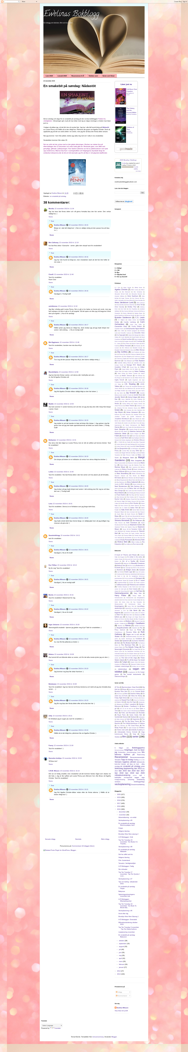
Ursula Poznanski (126, 540)
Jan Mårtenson (129, 388)
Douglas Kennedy (128, 341)
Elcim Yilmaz (126, 343)
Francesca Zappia (121, 358)
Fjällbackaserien (122, 585)
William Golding (135, 542)
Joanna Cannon (137, 403)
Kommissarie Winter (135, 604)
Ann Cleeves (135, 298)
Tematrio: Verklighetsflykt (127, 863)
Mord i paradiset (130, 704)
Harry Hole (138, 593)
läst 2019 (129, 773)
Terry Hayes (118, 535)
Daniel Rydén (135, 337)
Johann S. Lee (141, 405)
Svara (51, 217)
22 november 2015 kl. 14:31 (66, 440)
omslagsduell (128, 777)
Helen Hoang (121, 373)
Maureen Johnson (120, 475)
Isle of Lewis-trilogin (135, 600)
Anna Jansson (141, 302)
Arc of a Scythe (128, 561)
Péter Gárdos (130, 497)
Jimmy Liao (137, 401)
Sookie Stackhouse (126, 638)
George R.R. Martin (134, 365)
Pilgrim (131, 630)
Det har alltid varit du (125, 854)
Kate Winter (124, 431)
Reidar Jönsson (131, 501)
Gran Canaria (133, 589)
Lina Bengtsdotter (122, 448)
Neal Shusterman (121, 486)
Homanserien (129, 597)
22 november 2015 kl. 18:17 (78, 325)
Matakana (137, 614)
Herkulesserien (119, 597)
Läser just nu (126, 84)
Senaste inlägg (50, 839)
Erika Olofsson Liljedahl (134, 354)
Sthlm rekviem (120, 719)
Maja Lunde (136, 452)
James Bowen (118, 388)
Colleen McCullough (133, 335)
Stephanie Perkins (120, 527)
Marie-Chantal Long (125, 465)
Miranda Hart (141, 480)
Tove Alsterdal (118, 537)
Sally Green (125, 510)
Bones (124, 689)
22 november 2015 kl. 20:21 (62, 716)
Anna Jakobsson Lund (124, 302)
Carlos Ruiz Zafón (136, 324)
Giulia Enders (125, 369)
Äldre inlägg (105, 839)
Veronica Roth (140, 540)
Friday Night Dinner (121, 698)
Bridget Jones (131, 570)
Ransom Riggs (121, 501)
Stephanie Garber (136, 525)
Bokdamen (53, 684)
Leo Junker (134, 608)
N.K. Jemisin (125, 484)
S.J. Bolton (125, 507)
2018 (119, 800)
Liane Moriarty (140, 446)
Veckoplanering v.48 (125, 846)
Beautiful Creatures (138, 563)
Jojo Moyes (119, 412)
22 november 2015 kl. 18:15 (78, 225)
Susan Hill (125, 529)
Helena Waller (137, 595)
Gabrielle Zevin (138, 362)
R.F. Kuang (140, 497)
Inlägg (119, 992)
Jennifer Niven (138, 395)
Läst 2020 (49, 76)
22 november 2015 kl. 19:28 (64, 654)
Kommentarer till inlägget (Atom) (83, 846)
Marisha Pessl (138, 465)
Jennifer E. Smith (126, 395)
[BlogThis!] (76, 193)
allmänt (133, 762)
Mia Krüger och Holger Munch (134, 617)
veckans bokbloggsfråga (130, 782)
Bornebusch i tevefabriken (136, 689)
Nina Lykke (129, 490)
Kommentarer (122, 996)
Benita (51, 595)
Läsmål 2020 (62, 76)
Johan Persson (119, 405)
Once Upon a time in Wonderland (129, 710)
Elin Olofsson (125, 347)
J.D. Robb (118, 384)
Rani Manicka (141, 499)
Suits (128, 719)
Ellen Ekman (140, 350)
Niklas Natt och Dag (135, 488)
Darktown (142, 574)
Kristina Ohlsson (139, 440)
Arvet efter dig (123, 913)
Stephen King (131, 527)
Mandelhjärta (53, 372)
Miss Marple (130, 619)
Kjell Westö (125, 438)
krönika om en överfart (138, 666)
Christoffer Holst (139, 333)
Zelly (50, 716)
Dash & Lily (121, 576)
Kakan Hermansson (131, 425)
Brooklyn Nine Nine (121, 691)
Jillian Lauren (128, 401)
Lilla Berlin (133, 610)
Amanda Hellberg (119, 296)
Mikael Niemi (132, 480)
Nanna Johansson (138, 484)
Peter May (131, 495)
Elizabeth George (137, 347)
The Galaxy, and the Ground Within (131, 110)
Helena (51, 654)
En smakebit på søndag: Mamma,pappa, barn (126, 824)
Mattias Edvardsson (137, 473)
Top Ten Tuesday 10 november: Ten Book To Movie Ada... (127, 906)
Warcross (125, 664)
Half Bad (139, 591)
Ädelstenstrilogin (120, 676)
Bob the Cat (131, 565)
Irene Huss (125, 600)
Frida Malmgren (128, 360)
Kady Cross (136, 423)
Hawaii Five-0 (126, 700)
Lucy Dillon (135, 450)
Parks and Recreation (128, 713)
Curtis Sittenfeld (125, 337)
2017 (119, 803)
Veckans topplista (122, 762)
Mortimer (120, 625)
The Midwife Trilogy (132, 647)
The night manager (131, 727)
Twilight (124, 662)
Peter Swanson (140, 495)
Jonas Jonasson (132, 412)
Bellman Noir (121, 565)
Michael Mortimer (128, 477)
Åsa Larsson (137, 544)
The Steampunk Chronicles (132, 651)
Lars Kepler (127, 442)
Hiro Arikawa (138, 375)
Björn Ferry (140, 315)
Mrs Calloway (54, 242)
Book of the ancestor (139, 567)
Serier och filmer (108, 76)
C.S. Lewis (140, 317)
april (120, 958)
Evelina (124, 163)
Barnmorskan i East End (130, 687)
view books (138, 171)
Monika (51, 208)
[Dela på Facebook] (80, 193)
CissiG (51, 274)
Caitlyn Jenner (132, 319)
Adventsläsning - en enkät (127, 817)
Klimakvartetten (119, 604)
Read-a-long (141, 754)
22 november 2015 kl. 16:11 (70, 535)
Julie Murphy (118, 423)
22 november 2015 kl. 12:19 (69, 242)
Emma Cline (122, 354)
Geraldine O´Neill (120, 367)
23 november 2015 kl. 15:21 (78, 789)
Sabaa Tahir (134, 507)
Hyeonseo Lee (128, 377)
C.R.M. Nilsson (54, 771)
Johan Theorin (129, 405)
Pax (141, 628)
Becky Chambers (132, 114)
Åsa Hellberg (127, 544)
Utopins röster (134, 662)
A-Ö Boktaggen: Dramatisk (127, 919)
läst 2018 (119, 773)
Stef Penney (124, 524)
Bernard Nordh (130, 315)
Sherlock (125, 717)
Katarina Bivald (133, 429)
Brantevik (120, 570)
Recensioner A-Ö (77, 76)
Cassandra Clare (121, 326)
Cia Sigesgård (121, 335)
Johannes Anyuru (133, 408)
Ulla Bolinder (128, 537)
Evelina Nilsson (60, 225)
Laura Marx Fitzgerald (139, 442)
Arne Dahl (123, 309)
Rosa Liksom (124, 505)
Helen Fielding (139, 371)
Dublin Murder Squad (120, 580)
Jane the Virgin (131, 702)
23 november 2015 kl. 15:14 (70, 771)
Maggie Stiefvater (126, 452)
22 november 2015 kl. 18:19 (78, 420)
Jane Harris (141, 390)
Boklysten (52, 440)
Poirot (139, 630)
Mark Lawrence (133, 467)
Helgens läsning (123, 831)
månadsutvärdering (122, 775)
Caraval (142, 570)
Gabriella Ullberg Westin (124, 362)
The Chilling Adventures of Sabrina (134, 723)
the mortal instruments (132, 674)
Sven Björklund (119, 531)
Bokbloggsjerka (138, 748)
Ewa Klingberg (128, 356)
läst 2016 (132, 771)
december (122, 812)
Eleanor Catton (135, 343)
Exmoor (131, 582)
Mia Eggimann (54, 342)
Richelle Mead (124, 503)
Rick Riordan (134, 503)
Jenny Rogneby (137, 399)
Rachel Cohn (119, 499)
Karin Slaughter (120, 429)
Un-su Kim (137, 537)
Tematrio (118, 760)
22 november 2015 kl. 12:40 (64, 274)
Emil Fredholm (135, 352)
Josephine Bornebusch (122, 418)
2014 (119, 971)
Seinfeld (117, 717)
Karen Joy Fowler (127, 427)
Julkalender (141, 702)
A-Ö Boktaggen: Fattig (126, 866)
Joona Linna (125, 602)
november (122, 815)
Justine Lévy (127, 423)
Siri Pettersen (137, 520)
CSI (131, 691)
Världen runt (93, 76)
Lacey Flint (131, 606)
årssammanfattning (137, 784)
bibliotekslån (141, 762)
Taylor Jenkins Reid (136, 533)
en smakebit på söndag (58, 196)
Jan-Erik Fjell (139, 388)
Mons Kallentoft (132, 482)
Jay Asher (120, 393)
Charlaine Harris (119, 328)
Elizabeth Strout (129, 350)
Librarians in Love (120, 610)
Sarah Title (124, 516)
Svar (52, 221)
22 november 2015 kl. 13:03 (64, 404)
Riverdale (142, 713)
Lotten (51, 472)
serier (135, 736)
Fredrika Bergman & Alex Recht (126, 586)
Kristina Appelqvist (126, 440)
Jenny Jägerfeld (125, 399)
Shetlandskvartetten (131, 636)
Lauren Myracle (121, 444)
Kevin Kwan (135, 435)
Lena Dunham (141, 444)
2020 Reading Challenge (128, 160)
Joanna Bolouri (126, 403)
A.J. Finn (117, 287)
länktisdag (119, 768)
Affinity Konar (138, 287)
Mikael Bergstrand (121, 480)
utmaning (131, 779)
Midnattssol (120, 704)
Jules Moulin (135, 418)
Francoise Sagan (133, 358)
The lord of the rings (129, 658)
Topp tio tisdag (127, 760)
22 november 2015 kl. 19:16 (63, 595)
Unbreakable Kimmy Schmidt (127, 732)
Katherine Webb (120, 433)
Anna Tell (140, 304)
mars (121, 961)
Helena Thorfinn (133, 373)
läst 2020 (140, 773)
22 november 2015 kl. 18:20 (78, 486)
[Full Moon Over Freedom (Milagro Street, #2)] (120, 104)
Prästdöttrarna (118, 632)
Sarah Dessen (131, 514)
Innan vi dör (120, 702)
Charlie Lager (128, 572)
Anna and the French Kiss (132, 559)
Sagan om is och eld (134, 634)
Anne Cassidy (119, 307)
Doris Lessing (118, 341)
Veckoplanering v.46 (125, 910)
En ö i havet (140, 580)
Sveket (117, 641)
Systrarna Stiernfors (138, 641)
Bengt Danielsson (119, 315)
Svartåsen (139, 638)
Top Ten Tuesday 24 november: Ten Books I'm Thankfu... (128, 842)
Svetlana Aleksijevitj (131, 531)
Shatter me (119, 636)
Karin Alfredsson (138, 427)
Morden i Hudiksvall (120, 623)
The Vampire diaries (132, 653)
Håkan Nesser (139, 377)
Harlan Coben (128, 371)
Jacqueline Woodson (137, 386)
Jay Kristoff (131, 393)
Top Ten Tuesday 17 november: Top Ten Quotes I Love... (129, 874)
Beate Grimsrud (134, 311)
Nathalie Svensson (139, 625)
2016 (119, 806)
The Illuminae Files (128, 645)
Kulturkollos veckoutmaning (127, 752)
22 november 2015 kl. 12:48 (69, 342)
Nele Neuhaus (135, 486)
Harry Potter (120, 595)
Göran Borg (124, 591)
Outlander (134, 627)
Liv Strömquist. (134, 448)
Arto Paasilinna (133, 309)
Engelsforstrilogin (121, 582)
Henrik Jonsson (127, 375)
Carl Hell (119, 572)
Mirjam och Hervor (120, 619)
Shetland (133, 717)
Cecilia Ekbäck (137, 326)
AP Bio (117, 687)
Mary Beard (141, 471)
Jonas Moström (126, 414)
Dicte (126, 693)
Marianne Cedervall (133, 463)
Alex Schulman (138, 292)
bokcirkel (117, 764)
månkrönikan (122, 669)
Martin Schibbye (138, 469)
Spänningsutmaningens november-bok (126, 895)
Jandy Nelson (132, 390)
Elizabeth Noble (119, 350)
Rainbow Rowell (130, 499)
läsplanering (128, 768)
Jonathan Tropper (120, 416)
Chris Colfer (120, 330)
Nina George (119, 490)
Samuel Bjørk (136, 509)
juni (120, 952)
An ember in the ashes (134, 557)
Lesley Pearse (120, 446)
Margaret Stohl (128, 457)
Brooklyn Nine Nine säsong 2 (128, 834)
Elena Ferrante (125, 345)
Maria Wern (129, 614)
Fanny (51, 745)
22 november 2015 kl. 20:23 (78, 668)
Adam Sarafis (127, 287)
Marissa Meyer (120, 467)
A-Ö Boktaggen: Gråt (125, 837)
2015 (119, 809)
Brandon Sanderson (123, 317)
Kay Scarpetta (137, 602)
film (124, 736)
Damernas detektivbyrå (131, 574)
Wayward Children (136, 664)
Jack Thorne (125, 386)
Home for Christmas (139, 700)
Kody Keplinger (135, 438)
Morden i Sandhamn (136, 623)
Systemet (125, 641)
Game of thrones (134, 698)
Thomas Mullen (128, 535)
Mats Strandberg (122, 473)
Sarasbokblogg (54, 535)
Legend (127, 608)
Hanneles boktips (55, 758)
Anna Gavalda (139, 300)
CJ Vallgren (121, 319)
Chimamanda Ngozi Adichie (135, 328)
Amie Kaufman (132, 296)
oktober (122, 940)
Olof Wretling (130, 492)
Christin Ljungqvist (132, 330)
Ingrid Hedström (128, 382)
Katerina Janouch (136, 431)
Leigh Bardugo (131, 444)
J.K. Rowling (129, 384)
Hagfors (131, 591)
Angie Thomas (125, 298)
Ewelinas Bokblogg (71, 14)
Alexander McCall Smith (121, 294)
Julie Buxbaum (138, 420)
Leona (141, 608)
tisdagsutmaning (120, 779)
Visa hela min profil (121, 1011)
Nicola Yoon (123, 488)
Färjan (120, 828)
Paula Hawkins (121, 495)
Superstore (136, 719)
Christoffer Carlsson (125, 333)
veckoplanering (123, 784)
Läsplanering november (126, 932)
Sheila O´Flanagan (127, 518)
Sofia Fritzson (119, 522)
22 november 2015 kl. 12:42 (67, 306)
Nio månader (122, 869)
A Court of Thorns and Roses (126, 555)
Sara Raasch (141, 512)
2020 (119, 794)
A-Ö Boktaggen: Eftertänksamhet (124, 900)
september (123, 943)
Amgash (122, 557)
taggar (137, 777)
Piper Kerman (120, 497)
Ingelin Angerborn (133, 380)
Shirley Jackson (138, 518)
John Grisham (127, 410)
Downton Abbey (135, 693)
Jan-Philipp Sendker (120, 390)
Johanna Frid (121, 408)
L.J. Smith (119, 442)
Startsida (78, 839)
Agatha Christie (121, 290)
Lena (50, 503)
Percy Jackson (120, 630)
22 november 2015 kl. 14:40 (64, 472)
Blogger (114, 1037)
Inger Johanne (54, 624)
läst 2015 (123, 771)
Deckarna (119, 693)
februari (122, 964)
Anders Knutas (119, 559)
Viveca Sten (122, 542)
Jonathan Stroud (138, 414)
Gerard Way (133, 367)
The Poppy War (136, 649)
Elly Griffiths (122, 352)
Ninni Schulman (138, 490)
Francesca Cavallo (139, 356)
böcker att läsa (127, 764)
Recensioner (121, 757)
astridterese (53, 306)
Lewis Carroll (130, 446)
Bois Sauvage (127, 567)
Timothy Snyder (138, 535)
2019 (119, 797)
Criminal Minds (140, 691)
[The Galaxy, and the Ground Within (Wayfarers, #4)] (120, 123)
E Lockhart (139, 341)
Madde (51, 404)
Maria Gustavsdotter (120, 463)
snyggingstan (131, 672)
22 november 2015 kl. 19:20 (69, 624)
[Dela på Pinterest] (82, 193)
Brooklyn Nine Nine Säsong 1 (128, 916)
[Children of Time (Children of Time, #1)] (120, 142)
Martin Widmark (120, 471)
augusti (121, 946)
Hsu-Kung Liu (118, 377)
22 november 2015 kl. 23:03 (72, 758)
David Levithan (127, 339)
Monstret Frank (138, 621)
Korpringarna (119, 606)
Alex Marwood (126, 292)
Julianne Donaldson (126, 420)
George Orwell (119, 365)
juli (120, 949)
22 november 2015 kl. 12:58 (68, 372)
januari (121, 967)
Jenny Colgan (133, 397)
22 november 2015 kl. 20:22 (78, 609)
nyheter (135, 775)
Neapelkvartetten (122, 628)
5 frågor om (122, 748)
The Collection (121, 725)
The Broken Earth (129, 643)
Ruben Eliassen (135, 505)
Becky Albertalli (127, 313)
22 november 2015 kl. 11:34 (64, 208)
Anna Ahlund (129, 300)
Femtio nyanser (140, 582)
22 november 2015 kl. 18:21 (78, 550)
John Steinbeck (138, 410)
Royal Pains (121, 715)
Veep (134, 734)
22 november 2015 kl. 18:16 (78, 257)
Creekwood (120, 574)
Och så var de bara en (126, 708)
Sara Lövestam (131, 512)
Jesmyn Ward (118, 401)
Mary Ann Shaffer (131, 471)
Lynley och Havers (139, 612)
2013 (119, 974)
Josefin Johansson (135, 416)
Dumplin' (131, 580)
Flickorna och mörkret (137, 585)
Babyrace (126, 563)
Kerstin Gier (126, 436)
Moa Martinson (121, 482)
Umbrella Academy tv (138, 730)
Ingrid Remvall (139, 382)
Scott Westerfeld (133, 516)
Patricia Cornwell (140, 492)
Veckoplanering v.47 (125, 879)
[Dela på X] (78, 193)
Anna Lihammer (130, 304)
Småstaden (142, 717)
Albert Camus (134, 289)
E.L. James (118, 343)
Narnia (128, 625)
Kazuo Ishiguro (134, 433)
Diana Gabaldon (138, 339)
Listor (139, 752)
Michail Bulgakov (140, 477)
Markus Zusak (126, 469)
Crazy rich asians (140, 572)
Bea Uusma (125, 311)
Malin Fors (120, 615)
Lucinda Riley (125, 450)
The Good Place (133, 725)
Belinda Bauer (138, 313)
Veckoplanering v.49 (125, 820)
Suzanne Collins (136, 529)
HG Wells (135, 369)
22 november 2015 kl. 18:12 (67, 565)
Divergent (139, 578)
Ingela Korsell (119, 380)
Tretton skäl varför (122, 730)
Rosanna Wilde (131, 632)
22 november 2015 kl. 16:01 (62, 503)
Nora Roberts (119, 493)
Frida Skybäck (140, 361)
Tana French (124, 533)
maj (120, 955)
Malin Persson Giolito (129, 455)
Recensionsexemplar (137, 757)
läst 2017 (141, 771)
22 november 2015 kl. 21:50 (63, 745)
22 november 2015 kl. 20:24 (78, 730)
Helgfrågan (128, 750)
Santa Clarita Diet (135, 715)
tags (143, 777)
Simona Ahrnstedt (122, 520)
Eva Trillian (53, 565)
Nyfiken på (129, 754)
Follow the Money (136, 696)
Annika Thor (132, 307)
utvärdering (141, 779)
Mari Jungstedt (136, 460)
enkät (143, 766)
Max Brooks (133, 475)
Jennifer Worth (120, 397)
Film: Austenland (124, 860)
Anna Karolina (120, 304)
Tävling (135, 760)
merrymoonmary (98, 1037)
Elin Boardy (137, 345)
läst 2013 (138, 768)
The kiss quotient (131, 655)
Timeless (142, 727)
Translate (57, 1028)
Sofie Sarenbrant (131, 522)
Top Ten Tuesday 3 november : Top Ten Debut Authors (128, 928)
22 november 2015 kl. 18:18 (78, 388)
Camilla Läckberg (130, 322)
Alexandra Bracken (137, 294)
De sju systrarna (128, 578)
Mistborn (129, 621)
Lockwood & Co (127, 612)
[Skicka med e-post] (74, 193)
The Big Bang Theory (132, 721)
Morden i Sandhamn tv (131, 706)
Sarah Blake (120, 514)
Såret (118, 643)
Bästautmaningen (119, 750)
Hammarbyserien (122, 593)
